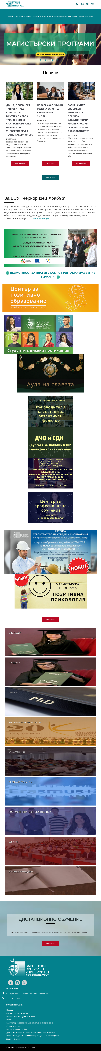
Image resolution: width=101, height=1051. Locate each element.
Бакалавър (15, 632)
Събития (13, 841)
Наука (81, 16)
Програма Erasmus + (20, 782)
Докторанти (47, 16)
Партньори (72, 16)
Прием (28, 16)
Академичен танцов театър (25, 722)
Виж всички (50, 177)
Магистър (14, 662)
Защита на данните (14, 1039)
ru (92, 4)
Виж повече (78, 55)
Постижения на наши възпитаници (30, 811)
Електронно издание (21, 871)
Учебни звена (19, 16)
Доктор (13, 692)
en (87, 4)
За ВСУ (10, 16)
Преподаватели (60, 16)
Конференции (17, 752)
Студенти (37, 16)
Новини (50, 72)
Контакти (89, 16)
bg (82, 4)
